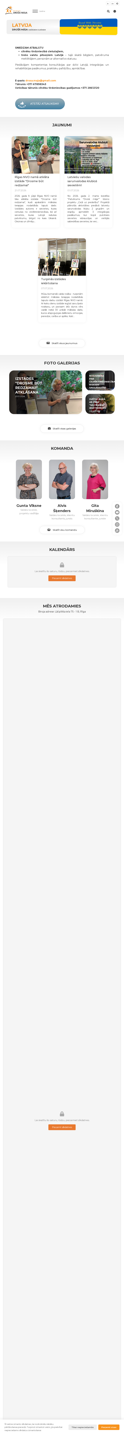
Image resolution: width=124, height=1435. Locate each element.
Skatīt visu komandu (64, 529)
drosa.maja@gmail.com (40, 80)
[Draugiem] (117, 531)
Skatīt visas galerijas (64, 428)
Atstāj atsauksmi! (44, 103)
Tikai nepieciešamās (83, 1427)
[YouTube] (117, 512)
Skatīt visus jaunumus (64, 343)
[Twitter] (117, 518)
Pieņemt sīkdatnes (62, 578)
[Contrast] (117, 3)
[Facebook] (117, 506)
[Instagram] (117, 524)
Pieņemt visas (108, 1427)
